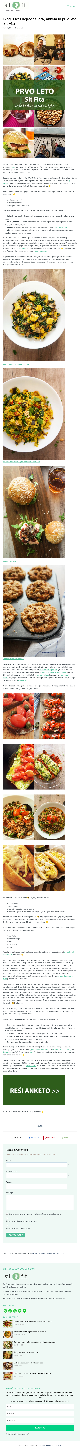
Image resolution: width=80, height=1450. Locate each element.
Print (66, 1138)
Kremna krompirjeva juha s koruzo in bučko (30, 1331)
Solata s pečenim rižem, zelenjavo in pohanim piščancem (35, 1342)
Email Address (11, 1171)
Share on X (17, 1138)
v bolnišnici (22, 680)
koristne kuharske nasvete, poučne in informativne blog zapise (46, 1291)
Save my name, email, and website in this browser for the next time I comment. (35, 1214)
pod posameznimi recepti (40, 1049)
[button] (71, 6)
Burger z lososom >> (10, 561)
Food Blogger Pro (60, 227)
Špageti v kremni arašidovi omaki (26, 1352)
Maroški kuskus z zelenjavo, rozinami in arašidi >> (21, 461)
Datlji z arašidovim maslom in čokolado (28, 1363)
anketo (13, 167)
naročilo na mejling (10, 1294)
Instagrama (7, 1052)
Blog (40, 1126)
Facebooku (57, 1049)
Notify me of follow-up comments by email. (21, 1221)
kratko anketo (31, 1065)
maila (31, 1052)
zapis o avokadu (43, 675)
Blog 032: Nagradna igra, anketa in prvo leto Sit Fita (39, 21)
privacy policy (66, 1447)
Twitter (50, 1298)
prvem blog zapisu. (41, 251)
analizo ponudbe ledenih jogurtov (54, 672)
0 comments (19, 28)
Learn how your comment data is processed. (48, 1253)
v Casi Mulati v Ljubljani (48, 669)
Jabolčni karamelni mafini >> (13, 658)
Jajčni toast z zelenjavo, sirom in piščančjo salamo (32, 1373)
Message (9, 1192)
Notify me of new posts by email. (18, 1228)
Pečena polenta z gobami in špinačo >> (17, 364)
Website (9, 1182)
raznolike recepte (15, 1291)
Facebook (35, 1138)
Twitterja (69, 1049)
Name (8, 1160)
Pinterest (51, 1138)
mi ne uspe (20, 248)
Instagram (42, 1298)
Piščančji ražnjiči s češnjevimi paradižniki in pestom (33, 1321)
